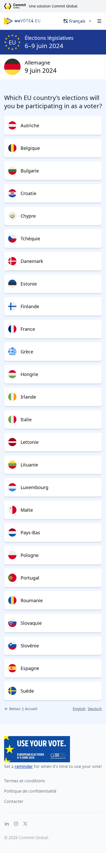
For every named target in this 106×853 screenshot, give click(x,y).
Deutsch (95, 708)
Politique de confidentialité (30, 791)
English (79, 708)
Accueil (31, 708)
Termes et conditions (24, 781)
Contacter (13, 801)
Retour (15, 708)
